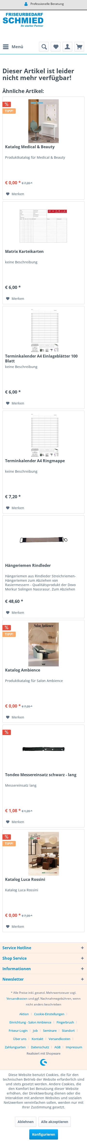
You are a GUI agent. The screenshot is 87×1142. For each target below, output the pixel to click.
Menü (17, 46)
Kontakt (37, 1039)
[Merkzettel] (55, 47)
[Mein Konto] (67, 47)
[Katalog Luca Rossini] (43, 854)
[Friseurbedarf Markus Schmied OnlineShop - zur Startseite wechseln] (23, 26)
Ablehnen (26, 1121)
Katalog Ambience (22, 670)
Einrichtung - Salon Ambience (30, 1022)
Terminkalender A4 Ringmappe (35, 460)
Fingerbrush (65, 1022)
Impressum (74, 1047)
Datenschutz (40, 1047)
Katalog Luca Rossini (25, 879)
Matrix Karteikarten (24, 251)
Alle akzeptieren (54, 1121)
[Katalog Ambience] (43, 644)
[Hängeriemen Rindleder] (43, 540)
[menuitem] (13, 47)
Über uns (19, 1039)
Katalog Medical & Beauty (30, 146)
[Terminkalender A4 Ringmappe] (43, 435)
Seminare (50, 1030)
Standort (68, 1030)
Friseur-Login (18, 1030)
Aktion (24, 1014)
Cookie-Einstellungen (49, 1014)
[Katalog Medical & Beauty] (43, 121)
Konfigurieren (43, 1134)
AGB (57, 1047)
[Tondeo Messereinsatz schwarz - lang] (43, 749)
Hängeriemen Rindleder (28, 565)
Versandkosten (17, 998)
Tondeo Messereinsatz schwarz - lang (40, 774)
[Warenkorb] (79, 47)
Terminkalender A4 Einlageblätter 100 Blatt (41, 358)
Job (35, 1030)
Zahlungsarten (15, 1047)
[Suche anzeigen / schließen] (44, 47)
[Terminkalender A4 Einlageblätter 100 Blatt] (43, 330)
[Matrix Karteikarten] (43, 226)
